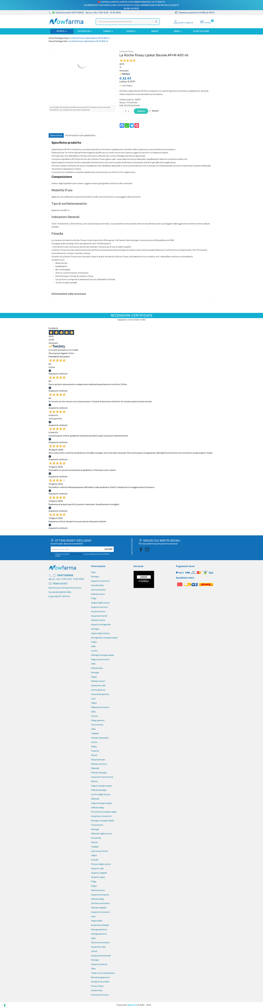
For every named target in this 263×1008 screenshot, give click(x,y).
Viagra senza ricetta (100, 659)
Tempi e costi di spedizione (103, 973)
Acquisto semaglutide (101, 624)
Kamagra (95, 577)
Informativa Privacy (100, 995)
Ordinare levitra (98, 594)
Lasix (93, 699)
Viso (66, 41)
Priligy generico (98, 720)
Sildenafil (95, 768)
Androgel (95, 829)
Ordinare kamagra (99, 773)
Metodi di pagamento (100, 977)
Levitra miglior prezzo (100, 794)
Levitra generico (98, 690)
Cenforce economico (100, 903)
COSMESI (130, 31)
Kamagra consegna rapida (102, 820)
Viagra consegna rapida (101, 786)
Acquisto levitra (98, 611)
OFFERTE (61, 31)
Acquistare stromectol (101, 816)
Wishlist (155, 111)
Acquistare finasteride (101, 956)
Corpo (66, 38)
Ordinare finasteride (99, 738)
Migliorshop (132, 1005)
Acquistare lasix (98, 760)
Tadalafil (94, 733)
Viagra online (96, 921)
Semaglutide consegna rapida (104, 638)
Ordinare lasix (97, 668)
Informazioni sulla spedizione (80, 135)
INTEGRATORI (84, 31)
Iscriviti (108, 549)
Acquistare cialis (98, 685)
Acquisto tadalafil (99, 873)
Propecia (95, 751)
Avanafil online (97, 585)
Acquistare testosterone (102, 777)
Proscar (94, 716)
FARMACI (107, 31)
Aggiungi (141, 111)
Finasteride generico (100, 694)
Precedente (54, 356)
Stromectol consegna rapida (103, 812)
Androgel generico (99, 934)
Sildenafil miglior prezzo (101, 834)
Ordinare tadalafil (98, 908)
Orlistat (94, 781)
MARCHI (154, 31)
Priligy (93, 598)
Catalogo (59, 38)
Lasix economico (98, 590)
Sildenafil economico (100, 707)
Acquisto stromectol (100, 581)
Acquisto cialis (97, 868)
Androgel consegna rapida (102, 655)
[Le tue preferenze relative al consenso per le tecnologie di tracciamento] (4, 1005)
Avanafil (94, 860)
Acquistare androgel (100, 925)
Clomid (94, 755)
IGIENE (177, 31)
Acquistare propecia (100, 895)
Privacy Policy (97, 986)
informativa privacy (76, 554)
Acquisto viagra (98, 877)
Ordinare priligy (97, 807)
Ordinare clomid (98, 620)
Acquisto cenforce (99, 607)
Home (51, 38)
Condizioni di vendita (100, 982)
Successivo (65, 356)
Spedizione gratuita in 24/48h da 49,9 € (196, 13)
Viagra (94, 642)
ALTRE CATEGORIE (201, 31)
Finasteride (96, 838)
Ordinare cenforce (99, 764)
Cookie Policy (97, 990)
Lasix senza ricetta (99, 851)
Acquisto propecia (99, 964)
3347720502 (65, 575)
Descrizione (56, 135)
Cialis (93, 572)
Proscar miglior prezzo (101, 864)
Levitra (94, 651)
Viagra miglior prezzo (100, 603)
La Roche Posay (126, 51)
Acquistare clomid (99, 616)
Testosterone (97, 725)
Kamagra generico (99, 929)
